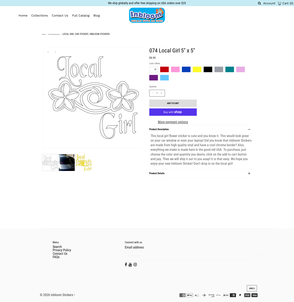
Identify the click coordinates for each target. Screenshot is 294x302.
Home (23, 15)
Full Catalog (81, 15)
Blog (96, 15)
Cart (287, 3)
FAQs (56, 257)
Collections (39, 15)
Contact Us (60, 15)
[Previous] (48, 52)
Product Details (156, 173)
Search (57, 247)
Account (269, 3)
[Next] (55, 52)
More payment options (173, 122)
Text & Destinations (54, 34)
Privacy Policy (62, 250)
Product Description (159, 129)
